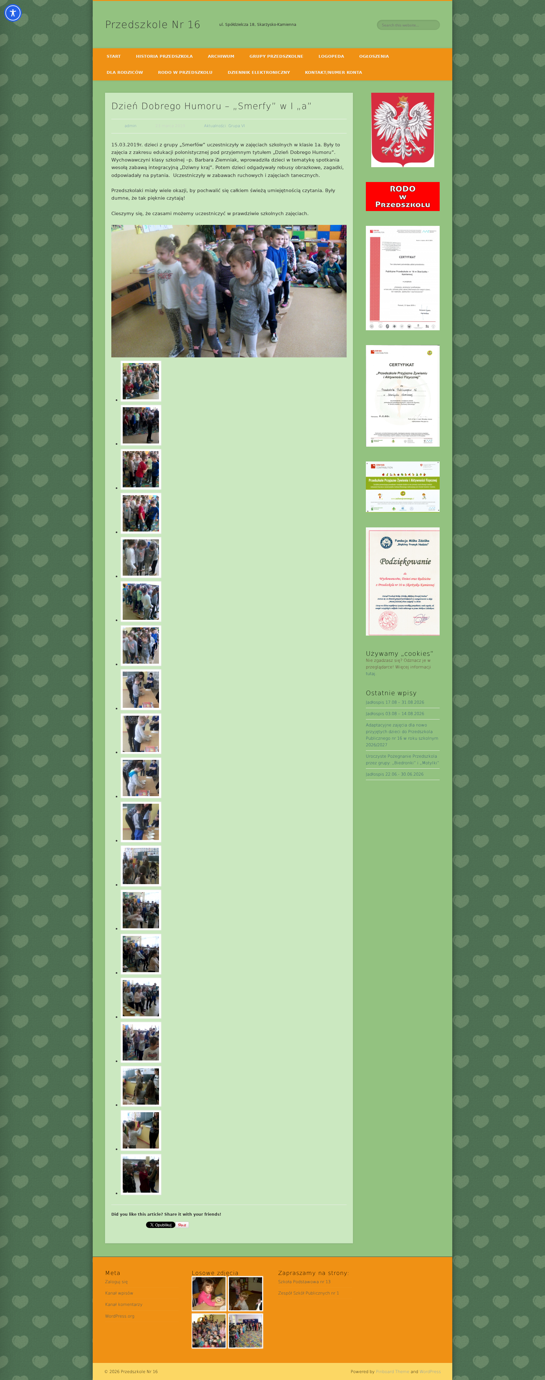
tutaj (370, 673)
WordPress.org (119, 1316)
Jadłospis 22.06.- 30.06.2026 (395, 774)
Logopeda (331, 56)
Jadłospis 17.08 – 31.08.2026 (395, 702)
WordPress (430, 1371)
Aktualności (215, 126)
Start (114, 56)
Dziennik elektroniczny (259, 72)
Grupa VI (236, 126)
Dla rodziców (125, 72)
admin (131, 126)
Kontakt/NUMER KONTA (333, 72)
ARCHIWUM (221, 56)
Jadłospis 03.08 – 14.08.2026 (395, 713)
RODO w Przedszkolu (185, 72)
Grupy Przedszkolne (276, 56)
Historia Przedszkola (164, 56)
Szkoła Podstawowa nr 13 (304, 1281)
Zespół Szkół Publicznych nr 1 (308, 1293)
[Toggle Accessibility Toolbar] (13, 13)
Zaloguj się (116, 1281)
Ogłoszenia (374, 56)
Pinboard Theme (392, 1371)
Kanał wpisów (119, 1293)
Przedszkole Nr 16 (153, 25)
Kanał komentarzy (124, 1304)
